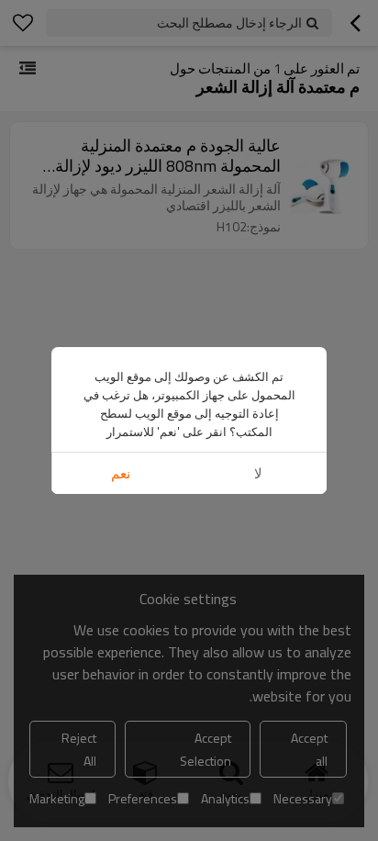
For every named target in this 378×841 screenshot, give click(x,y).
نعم (120, 473)
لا (258, 473)
